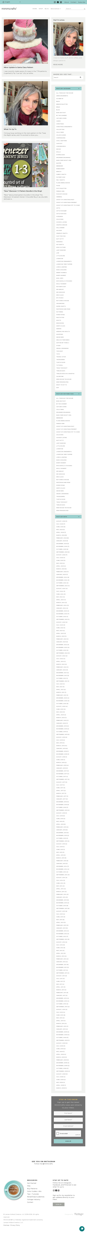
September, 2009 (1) (63, 1040)
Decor (58, 149)
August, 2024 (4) (62, 588)
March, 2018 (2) (61, 762)
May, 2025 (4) (60, 563)
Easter (58, 163)
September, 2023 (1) (62, 619)
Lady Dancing (61, 250)
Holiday (59, 230)
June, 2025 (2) (60, 560)
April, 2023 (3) (61, 633)
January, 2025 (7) (62, 574)
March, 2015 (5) (61, 858)
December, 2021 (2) (62, 672)
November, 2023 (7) (62, 613)
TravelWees (60, 359)
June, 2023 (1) (60, 627)
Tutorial (59, 365)
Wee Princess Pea (62, 382)
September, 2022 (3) (63, 653)
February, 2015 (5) (62, 860)
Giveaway (59, 216)
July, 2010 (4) (60, 1012)
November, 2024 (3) (62, 580)
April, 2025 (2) (61, 566)
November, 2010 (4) (62, 1001)
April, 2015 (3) (61, 855)
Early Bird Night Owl (63, 160)
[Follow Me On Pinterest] (61, 2)
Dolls (58, 152)
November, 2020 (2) (62, 700)
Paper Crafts (61, 306)
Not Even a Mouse (62, 300)
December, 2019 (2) (62, 726)
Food (58, 185)
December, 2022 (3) (62, 644)
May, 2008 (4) (60, 1082)
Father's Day (60, 177)
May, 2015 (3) (60, 852)
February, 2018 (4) (62, 765)
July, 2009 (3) (60, 1046)
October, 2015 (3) (62, 838)
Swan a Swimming (62, 348)
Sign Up (59, 1204)
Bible (58, 107)
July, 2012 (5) (60, 945)
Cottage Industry (33, 1199)
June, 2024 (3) (61, 594)
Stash (58, 345)
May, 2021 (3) (60, 686)
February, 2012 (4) (62, 959)
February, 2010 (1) (62, 1026)
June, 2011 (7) (60, 981)
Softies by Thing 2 (62, 342)
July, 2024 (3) (60, 591)
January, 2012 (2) (62, 961)
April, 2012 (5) (61, 953)
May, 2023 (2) (60, 630)
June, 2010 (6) (60, 1015)
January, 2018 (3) (62, 768)
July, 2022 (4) (60, 658)
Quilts (58, 320)
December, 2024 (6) (62, 577)
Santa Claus (60, 326)
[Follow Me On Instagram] (55, 2)
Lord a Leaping (61, 267)
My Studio (59, 297)
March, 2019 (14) (61, 745)
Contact (73, 2)
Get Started (31, 1183)
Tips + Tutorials (33, 1194)
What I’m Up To (10, 129)
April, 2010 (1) (61, 1020)
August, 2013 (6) (61, 911)
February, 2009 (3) (62, 1060)
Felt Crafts (60, 180)
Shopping (59, 334)
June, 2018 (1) (60, 759)
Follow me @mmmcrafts (43, 1164)
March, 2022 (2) (61, 664)
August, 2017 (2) (61, 782)
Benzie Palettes (62, 104)
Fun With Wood (61, 194)
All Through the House (64, 93)
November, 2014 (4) (62, 869)
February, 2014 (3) (62, 894)
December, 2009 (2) (62, 1032)
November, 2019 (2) (62, 728)
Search (81, 77)
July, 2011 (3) (60, 978)
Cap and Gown (61, 118)
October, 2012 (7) (62, 936)
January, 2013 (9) (62, 928)
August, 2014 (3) (61, 877)
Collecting (60, 129)
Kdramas (59, 241)
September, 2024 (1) (63, 585)
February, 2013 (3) (62, 925)
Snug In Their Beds (62, 340)
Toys (58, 354)
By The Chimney (61, 115)
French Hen (60, 191)
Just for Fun (61, 236)
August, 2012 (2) (61, 942)
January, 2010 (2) (62, 1029)
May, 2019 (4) (60, 742)
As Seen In (59, 98)
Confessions (60, 138)
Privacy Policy (15, 1225)
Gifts (58, 208)
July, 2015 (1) (60, 846)
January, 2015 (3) (62, 863)
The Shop (59, 351)
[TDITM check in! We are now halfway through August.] (50, 1171)
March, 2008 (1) (61, 1088)
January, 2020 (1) (62, 723)
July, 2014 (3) (60, 880)
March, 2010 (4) (61, 1023)
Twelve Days (60, 370)
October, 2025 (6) (62, 549)
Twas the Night (61, 368)
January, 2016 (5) (62, 829)
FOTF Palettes (61, 188)
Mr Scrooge (60, 292)
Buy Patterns (32, 1188)
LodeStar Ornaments (64, 261)
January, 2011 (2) (61, 995)
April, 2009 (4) (61, 1054)
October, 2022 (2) (62, 650)
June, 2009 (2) (61, 1048)
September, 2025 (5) (63, 552)
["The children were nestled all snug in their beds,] (8, 1171)
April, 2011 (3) (60, 987)
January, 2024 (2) (62, 608)
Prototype (60, 317)
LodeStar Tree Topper (64, 264)
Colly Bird (60, 132)
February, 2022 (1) (62, 667)
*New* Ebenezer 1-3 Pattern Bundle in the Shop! (23, 191)
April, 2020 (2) (61, 714)
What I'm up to (61, 384)
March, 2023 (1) (61, 636)
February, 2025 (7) (62, 571)
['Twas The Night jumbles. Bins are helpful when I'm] (36, 1171)
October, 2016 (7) (62, 807)
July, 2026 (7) (60, 524)
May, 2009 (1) (60, 1051)
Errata (58, 171)
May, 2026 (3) (60, 529)
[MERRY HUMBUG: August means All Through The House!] (78, 1171)
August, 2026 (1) (61, 521)
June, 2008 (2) (61, 1079)
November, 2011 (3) (62, 967)
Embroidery (60, 168)
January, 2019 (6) (62, 748)
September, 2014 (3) (63, 874)
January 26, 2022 (10, 65)
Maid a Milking (61, 269)
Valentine (59, 376)
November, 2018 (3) (62, 754)
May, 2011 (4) (60, 984)
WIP (57, 387)
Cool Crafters (61, 140)
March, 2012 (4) (61, 956)
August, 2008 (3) (62, 1074)
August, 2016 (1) (61, 813)
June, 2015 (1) (60, 849)
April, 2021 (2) (61, 689)
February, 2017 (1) (62, 796)
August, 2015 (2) (61, 844)
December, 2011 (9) (62, 964)
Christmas (60, 123)
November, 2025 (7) (62, 546)
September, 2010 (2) (63, 1006)
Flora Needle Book (63, 182)
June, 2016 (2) (60, 818)
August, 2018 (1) (61, 757)
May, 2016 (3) (60, 821)
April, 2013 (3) (61, 922)
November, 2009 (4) (62, 1034)
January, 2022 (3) (62, 670)
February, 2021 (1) (62, 695)
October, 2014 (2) (62, 872)
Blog (58, 109)
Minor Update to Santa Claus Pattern (18, 67)
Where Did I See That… (63, 74)
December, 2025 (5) (62, 543)
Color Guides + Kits (34, 1191)
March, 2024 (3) (61, 602)
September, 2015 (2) (62, 841)
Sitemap (6, 1225)
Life (57, 253)
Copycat (59, 143)
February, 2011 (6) (62, 992)
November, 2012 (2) (62, 933)
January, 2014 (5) (62, 897)
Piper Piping (60, 314)
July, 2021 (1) (60, 684)
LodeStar (59, 258)
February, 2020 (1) (62, 720)
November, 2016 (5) (62, 804)
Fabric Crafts (61, 174)
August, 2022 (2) (61, 656)
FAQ (28, 1186)
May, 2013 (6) (60, 919)
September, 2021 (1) (62, 681)
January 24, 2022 (10, 127)
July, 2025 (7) (60, 557)
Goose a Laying (61, 222)
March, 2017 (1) (61, 793)
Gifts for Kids (61, 213)
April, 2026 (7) (61, 532)
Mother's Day (61, 286)
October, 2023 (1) (62, 616)
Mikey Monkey (61, 275)
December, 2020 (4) (62, 698)
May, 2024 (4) (60, 597)
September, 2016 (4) (63, 810)
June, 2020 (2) (61, 709)
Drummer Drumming (63, 157)
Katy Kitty (60, 239)
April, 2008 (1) (61, 1085)
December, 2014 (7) (62, 866)
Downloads (60, 154)
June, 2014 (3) (60, 883)
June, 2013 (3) (60, 916)
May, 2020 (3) (60, 712)
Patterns (59, 312)
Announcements (62, 95)
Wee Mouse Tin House (63, 379)
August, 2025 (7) (61, 554)
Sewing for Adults (63, 331)
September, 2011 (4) (62, 973)
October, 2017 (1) (62, 776)
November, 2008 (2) (62, 1065)
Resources (60, 323)
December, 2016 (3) (62, 801)
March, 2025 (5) (61, 569)
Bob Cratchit (61, 112)
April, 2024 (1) (61, 599)
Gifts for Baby (61, 210)
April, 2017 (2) (61, 790)
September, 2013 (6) (62, 908)
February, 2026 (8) (62, 538)
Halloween (60, 227)
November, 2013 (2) (62, 902)
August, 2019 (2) (61, 737)
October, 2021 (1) (62, 678)
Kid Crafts (60, 244)
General (59, 196)
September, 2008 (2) (63, 1071)
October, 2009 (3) (62, 1037)
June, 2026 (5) (60, 526)
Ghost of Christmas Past (65, 199)
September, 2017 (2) (62, 779)
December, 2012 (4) (62, 931)
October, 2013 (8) (62, 905)
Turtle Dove (60, 362)
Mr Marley (60, 289)
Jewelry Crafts (61, 233)
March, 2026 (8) (61, 535)
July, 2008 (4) (60, 1076)
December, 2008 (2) (62, 1062)
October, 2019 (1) (62, 731)
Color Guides (61, 135)
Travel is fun (61, 356)
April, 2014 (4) (61, 888)
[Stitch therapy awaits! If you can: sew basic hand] (64, 1171)
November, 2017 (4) (62, 773)
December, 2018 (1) (62, 751)
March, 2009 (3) (61, 1057)
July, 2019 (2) (60, 740)
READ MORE (58, 64)
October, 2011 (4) (62, 970)
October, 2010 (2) (62, 1003)
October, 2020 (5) (62, 703)
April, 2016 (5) (61, 824)
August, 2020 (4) (62, 706)
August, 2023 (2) (61, 622)
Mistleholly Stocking (64, 281)
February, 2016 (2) (62, 827)
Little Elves (60, 255)
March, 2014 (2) (61, 891)
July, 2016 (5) (60, 815)
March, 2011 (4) (61, 989)
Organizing (60, 303)
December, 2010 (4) (62, 998)
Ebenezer (59, 166)
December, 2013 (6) (62, 900)
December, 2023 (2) (62, 611)
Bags (58, 101)
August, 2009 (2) (62, 1043)
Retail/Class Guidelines (35, 1197)
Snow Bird (60, 337)
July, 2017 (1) (60, 785)
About (66, 2)
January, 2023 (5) (62, 641)
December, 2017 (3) (62, 771)
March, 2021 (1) (61, 692)
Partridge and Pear (63, 309)
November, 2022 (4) (62, 647)
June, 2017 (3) (60, 787)
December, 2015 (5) (62, 832)
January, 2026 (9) (62, 540)
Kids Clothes (61, 247)
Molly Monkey (61, 283)
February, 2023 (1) (62, 639)
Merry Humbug (61, 272)
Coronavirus (61, 146)
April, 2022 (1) (61, 661)
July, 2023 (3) (60, 625)
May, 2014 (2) (60, 886)
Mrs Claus (60, 295)
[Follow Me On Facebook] (58, 2)
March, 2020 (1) (61, 717)
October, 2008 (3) (62, 1068)
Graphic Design (61, 225)
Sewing (58, 328)
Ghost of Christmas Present (66, 202)
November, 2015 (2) (62, 835)
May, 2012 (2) (60, 950)
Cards (58, 121)
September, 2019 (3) (62, 734)
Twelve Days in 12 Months (65, 373)
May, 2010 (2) (60, 1018)
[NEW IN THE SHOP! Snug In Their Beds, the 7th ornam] (22, 1171)
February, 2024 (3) (62, 605)
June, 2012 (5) (60, 947)
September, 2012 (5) (62, 939)
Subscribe (81, 2)
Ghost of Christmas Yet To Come (68, 205)
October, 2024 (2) (62, 583)
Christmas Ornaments (64, 126)
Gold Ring (59, 219)
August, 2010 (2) (61, 1009)
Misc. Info (59, 278)
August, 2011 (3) (61, 975)
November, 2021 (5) (62, 675)
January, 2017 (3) (62, 799)
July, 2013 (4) (60, 914)
